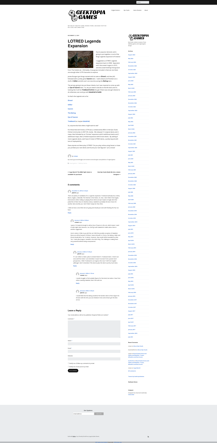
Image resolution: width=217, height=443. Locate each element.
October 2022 (132, 107)
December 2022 (132, 99)
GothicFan (131, 361)
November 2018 (132, 259)
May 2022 (130, 121)
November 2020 (132, 181)
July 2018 (130, 274)
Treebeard (71, 121)
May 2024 (130, 58)
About (146, 10)
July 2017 (130, 314)
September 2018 (132, 266)
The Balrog (72, 113)
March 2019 (131, 244)
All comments (132, 371)
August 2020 (131, 188)
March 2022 (131, 129)
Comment (71, 319)
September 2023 (132, 73)
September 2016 (132, 333)
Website (70, 356)
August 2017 (131, 311)
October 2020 (132, 185)
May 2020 (130, 196)
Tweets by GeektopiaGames (136, 376)
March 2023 (131, 88)
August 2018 (131, 270)
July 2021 (130, 155)
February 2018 (132, 292)
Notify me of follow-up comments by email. (81, 363)
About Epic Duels (138, 346)
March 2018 (131, 288)
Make (74, 436)
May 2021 (130, 162)
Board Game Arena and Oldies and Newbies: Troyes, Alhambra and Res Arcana (137, 355)
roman (76, 156)
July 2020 (130, 192)
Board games (73, 163)
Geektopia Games (132, 382)
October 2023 (132, 69)
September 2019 (132, 222)
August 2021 (131, 151)
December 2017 (132, 300)
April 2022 (131, 125)
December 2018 (132, 255)
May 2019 (130, 236)
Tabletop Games (82, 163)
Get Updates (88, 410)
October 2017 (132, 307)
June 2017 (130, 318)
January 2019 (131, 251)
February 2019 (132, 248)
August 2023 (131, 77)
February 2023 (132, 92)
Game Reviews (137, 10)
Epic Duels (126, 10)
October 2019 (132, 218)
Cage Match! (136, 368)
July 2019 (130, 229)
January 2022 (131, 133)
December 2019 (132, 210)
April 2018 (131, 285)
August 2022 (131, 114)
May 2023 (130, 84)
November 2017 (132, 303)
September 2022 (132, 110)
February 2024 (132, 62)
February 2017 (132, 326)
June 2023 (130, 80)
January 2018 (131, 296)
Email (70, 348)
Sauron (70, 109)
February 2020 (132, 203)
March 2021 (131, 166)
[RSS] (148, 437)
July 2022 (130, 118)
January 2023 (131, 95)
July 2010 (130, 337)
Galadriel (86, 121)
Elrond (70, 100)
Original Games (115, 10)
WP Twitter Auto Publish (101, 442)
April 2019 (131, 240)
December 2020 (132, 177)
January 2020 (131, 207)
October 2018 (132, 262)
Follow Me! (131, 394)
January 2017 (131, 329)
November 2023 (132, 66)
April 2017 (131, 322)
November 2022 (132, 103)
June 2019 (130, 233)
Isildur (70, 105)
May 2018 (130, 281)
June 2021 (130, 158)
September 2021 (132, 147)
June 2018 (130, 277)
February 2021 (132, 170)
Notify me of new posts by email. (79, 366)
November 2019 (132, 214)
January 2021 (131, 173)
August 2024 (131, 55)
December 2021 (132, 136)
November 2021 (132, 140)
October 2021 (132, 144)
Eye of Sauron (73, 117)
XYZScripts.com (118, 442)
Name (70, 340)
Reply (69, 213)
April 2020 (131, 199)
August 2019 (131, 225)
